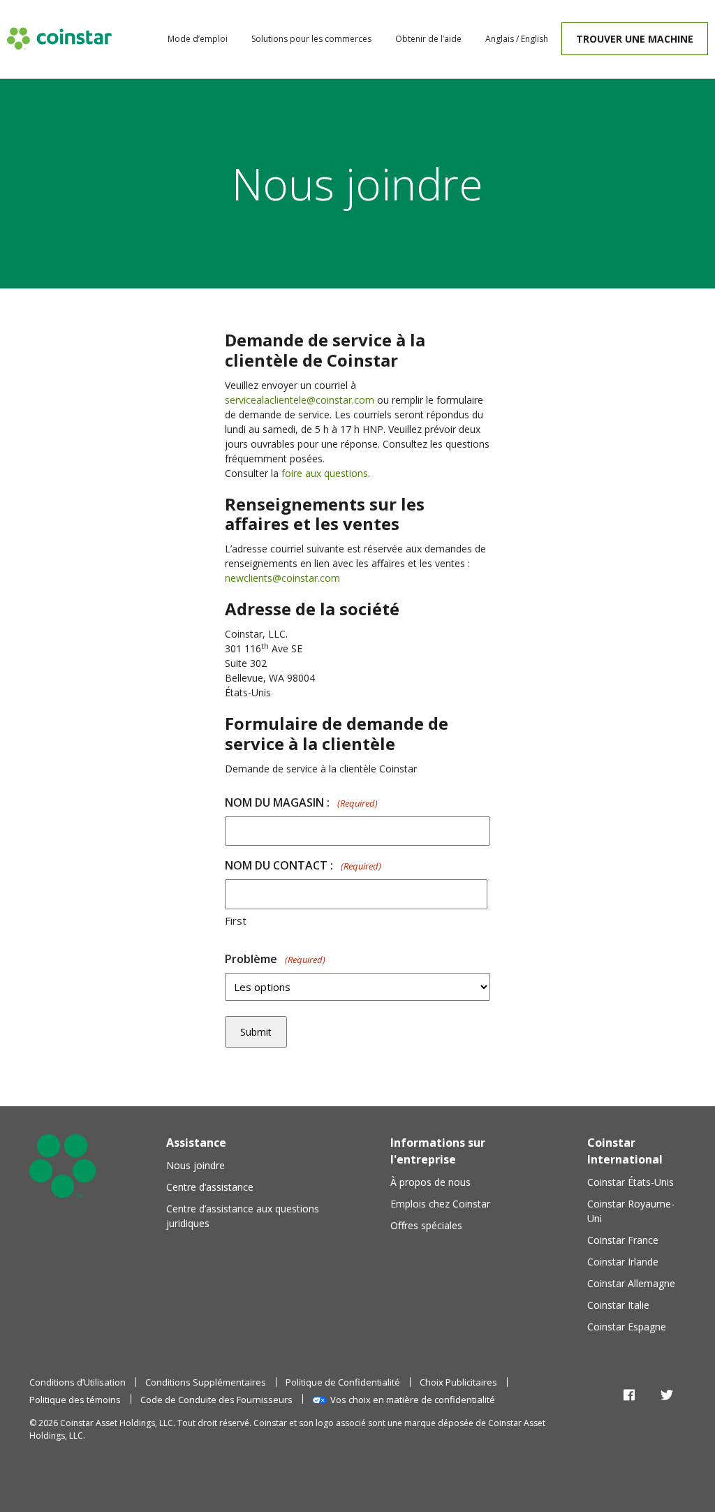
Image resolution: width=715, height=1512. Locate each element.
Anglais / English (516, 39)
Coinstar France (622, 1240)
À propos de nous (430, 1182)
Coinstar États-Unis (630, 1182)
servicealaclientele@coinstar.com (299, 399)
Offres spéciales (426, 1225)
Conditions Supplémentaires (205, 1382)
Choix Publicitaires (458, 1382)
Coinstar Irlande (622, 1261)
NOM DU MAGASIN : (301, 802)
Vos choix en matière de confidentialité (412, 1399)
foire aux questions (324, 473)
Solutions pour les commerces (311, 39)
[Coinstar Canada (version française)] (59, 38)
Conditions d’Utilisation (77, 1382)
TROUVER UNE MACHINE (634, 38)
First (235, 920)
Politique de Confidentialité (343, 1382)
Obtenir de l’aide (428, 39)
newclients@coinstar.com (282, 578)
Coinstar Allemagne (631, 1283)
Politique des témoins (75, 1399)
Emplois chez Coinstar (440, 1203)
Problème (275, 959)
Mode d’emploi (198, 39)
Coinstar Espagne (626, 1326)
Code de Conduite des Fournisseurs (216, 1399)
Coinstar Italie (618, 1305)
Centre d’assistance (209, 1187)
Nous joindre (195, 1165)
